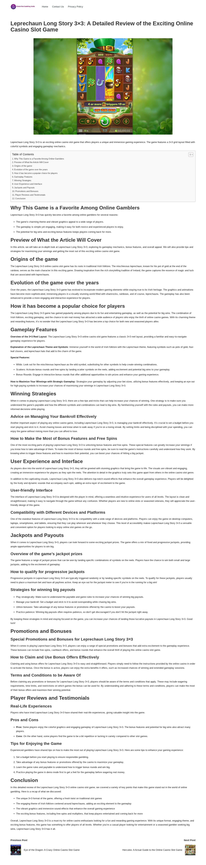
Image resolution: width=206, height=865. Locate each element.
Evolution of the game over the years (31, 169)
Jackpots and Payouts (24, 187)
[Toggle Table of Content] (189, 154)
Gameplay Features (23, 177)
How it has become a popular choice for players (36, 173)
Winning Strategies (22, 180)
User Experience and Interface (28, 184)
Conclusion (20, 198)
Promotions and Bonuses (26, 191)
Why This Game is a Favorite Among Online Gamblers (39, 159)
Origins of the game (23, 166)
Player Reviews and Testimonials (30, 195)
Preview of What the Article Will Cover (31, 162)
